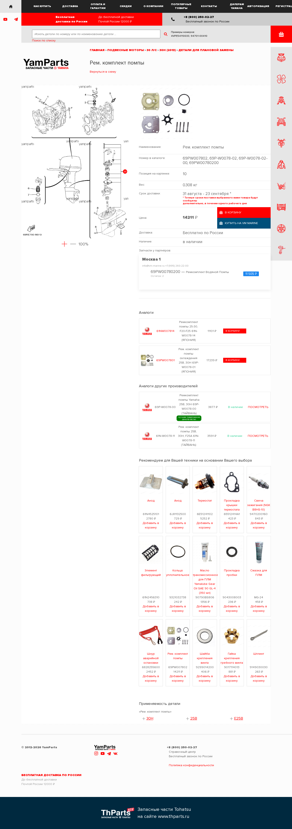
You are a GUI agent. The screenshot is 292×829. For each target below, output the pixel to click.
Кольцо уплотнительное (177, 573)
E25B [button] (238, 718)
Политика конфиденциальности (191, 765)
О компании (153, 6)
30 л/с (152, 50)
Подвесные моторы (125, 50)
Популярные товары (181, 6)
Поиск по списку (44, 40)
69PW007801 (165, 360)
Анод (151, 500)
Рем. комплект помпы (178, 656)
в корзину (233, 331)
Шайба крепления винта (204, 658)
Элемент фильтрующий (151, 573)
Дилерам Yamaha (237, 6)
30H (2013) (167, 50)
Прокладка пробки (232, 573)
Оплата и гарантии (98, 6)
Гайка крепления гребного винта (232, 658)
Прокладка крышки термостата (232, 505)
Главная (97, 50)
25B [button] (193, 718)
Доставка (70, 6)
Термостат (205, 500)
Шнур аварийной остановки (151, 658)
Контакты (209, 6)
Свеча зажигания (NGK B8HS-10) (258, 505)
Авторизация (258, 6)
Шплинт (258, 654)
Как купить (42, 6)
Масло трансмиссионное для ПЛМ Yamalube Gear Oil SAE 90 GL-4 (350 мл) (205, 582)
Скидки (126, 6)
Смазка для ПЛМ (258, 573)
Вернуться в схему (103, 71)
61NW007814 (165, 331)
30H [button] (149, 718)
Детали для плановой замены (205, 50)
